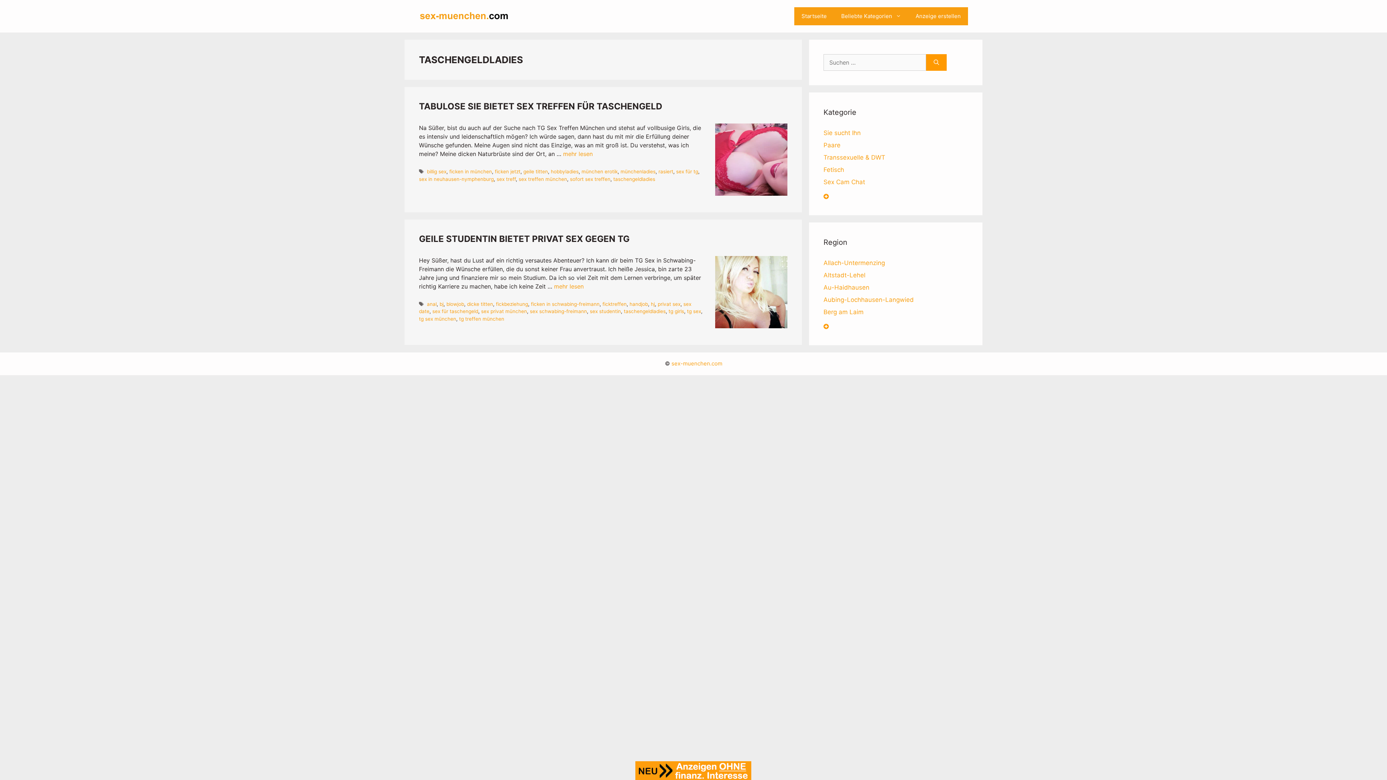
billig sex (436, 171)
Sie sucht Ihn (842, 132)
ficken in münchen (470, 171)
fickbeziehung (512, 304)
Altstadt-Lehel (844, 275)
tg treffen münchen (481, 319)
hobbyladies (565, 171)
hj (653, 304)
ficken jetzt (507, 171)
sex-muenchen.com (696, 363)
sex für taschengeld (455, 311)
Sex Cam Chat (844, 182)
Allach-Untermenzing (854, 262)
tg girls (676, 311)
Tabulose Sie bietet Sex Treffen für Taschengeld (540, 106)
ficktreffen (614, 304)
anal (432, 304)
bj (442, 304)
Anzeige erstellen (938, 16)
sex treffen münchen (543, 179)
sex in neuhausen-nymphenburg (456, 179)
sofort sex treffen (590, 179)
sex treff (506, 179)
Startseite (814, 16)
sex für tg (687, 171)
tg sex (694, 311)
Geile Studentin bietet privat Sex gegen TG (524, 239)
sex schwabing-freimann (558, 311)
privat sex (669, 304)
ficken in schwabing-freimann (565, 304)
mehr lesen (578, 153)
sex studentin (605, 311)
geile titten (535, 171)
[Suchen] (936, 62)
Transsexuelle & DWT (854, 157)
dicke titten (480, 304)
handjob (639, 304)
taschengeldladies (634, 179)
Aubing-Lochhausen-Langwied (869, 299)
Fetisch (834, 169)
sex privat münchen (504, 311)
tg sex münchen (437, 319)
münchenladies (638, 171)
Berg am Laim (844, 312)
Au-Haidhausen (846, 287)
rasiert (665, 171)
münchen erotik (600, 171)
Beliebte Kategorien (866, 16)
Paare (832, 145)
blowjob (455, 304)
